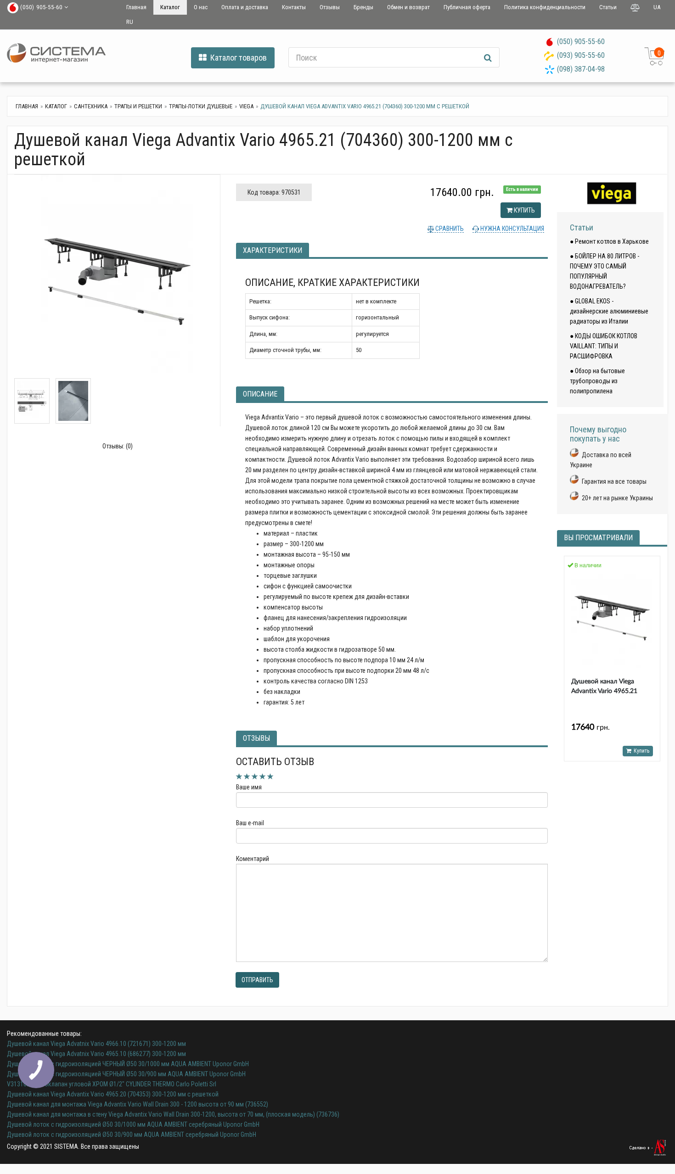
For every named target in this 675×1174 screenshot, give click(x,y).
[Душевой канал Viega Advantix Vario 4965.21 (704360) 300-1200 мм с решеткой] (117, 276)
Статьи (608, 7)
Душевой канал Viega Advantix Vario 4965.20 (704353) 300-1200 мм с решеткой (113, 1094)
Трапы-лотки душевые (200, 106)
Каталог (170, 7)
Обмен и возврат (408, 7)
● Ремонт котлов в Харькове (609, 241)
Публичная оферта (467, 7)
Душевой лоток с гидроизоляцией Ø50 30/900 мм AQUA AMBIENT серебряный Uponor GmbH (131, 1134)
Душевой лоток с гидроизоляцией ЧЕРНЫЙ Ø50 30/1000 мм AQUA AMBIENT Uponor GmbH (128, 1064)
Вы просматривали (598, 537)
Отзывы (330, 7)
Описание (260, 394)
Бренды (363, 7)
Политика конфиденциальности (544, 7)
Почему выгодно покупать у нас (598, 434)
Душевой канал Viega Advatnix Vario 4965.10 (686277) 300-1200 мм (96, 1053)
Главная (136, 7)
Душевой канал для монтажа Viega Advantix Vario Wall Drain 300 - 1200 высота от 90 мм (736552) (137, 1104)
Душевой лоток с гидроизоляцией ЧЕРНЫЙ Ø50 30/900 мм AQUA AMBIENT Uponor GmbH (126, 1074)
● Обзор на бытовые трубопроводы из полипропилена (597, 381)
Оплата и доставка (244, 7)
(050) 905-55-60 (581, 41)
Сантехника (90, 106)
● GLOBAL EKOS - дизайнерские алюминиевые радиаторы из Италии (609, 311)
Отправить (257, 980)
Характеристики (272, 250)
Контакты (294, 7)
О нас (201, 7)
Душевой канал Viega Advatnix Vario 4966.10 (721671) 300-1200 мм (96, 1043)
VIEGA (246, 106)
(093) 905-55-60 (581, 55)
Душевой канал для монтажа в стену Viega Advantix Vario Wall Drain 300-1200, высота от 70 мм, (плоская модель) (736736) (173, 1114)
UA (656, 7)
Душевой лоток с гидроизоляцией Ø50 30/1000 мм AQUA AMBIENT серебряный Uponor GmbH (133, 1124)
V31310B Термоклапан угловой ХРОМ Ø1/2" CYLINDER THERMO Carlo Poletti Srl (111, 1084)
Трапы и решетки (138, 106)
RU (129, 21)
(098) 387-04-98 (581, 69)
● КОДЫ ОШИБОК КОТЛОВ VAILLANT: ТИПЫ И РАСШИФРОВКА (603, 346)
